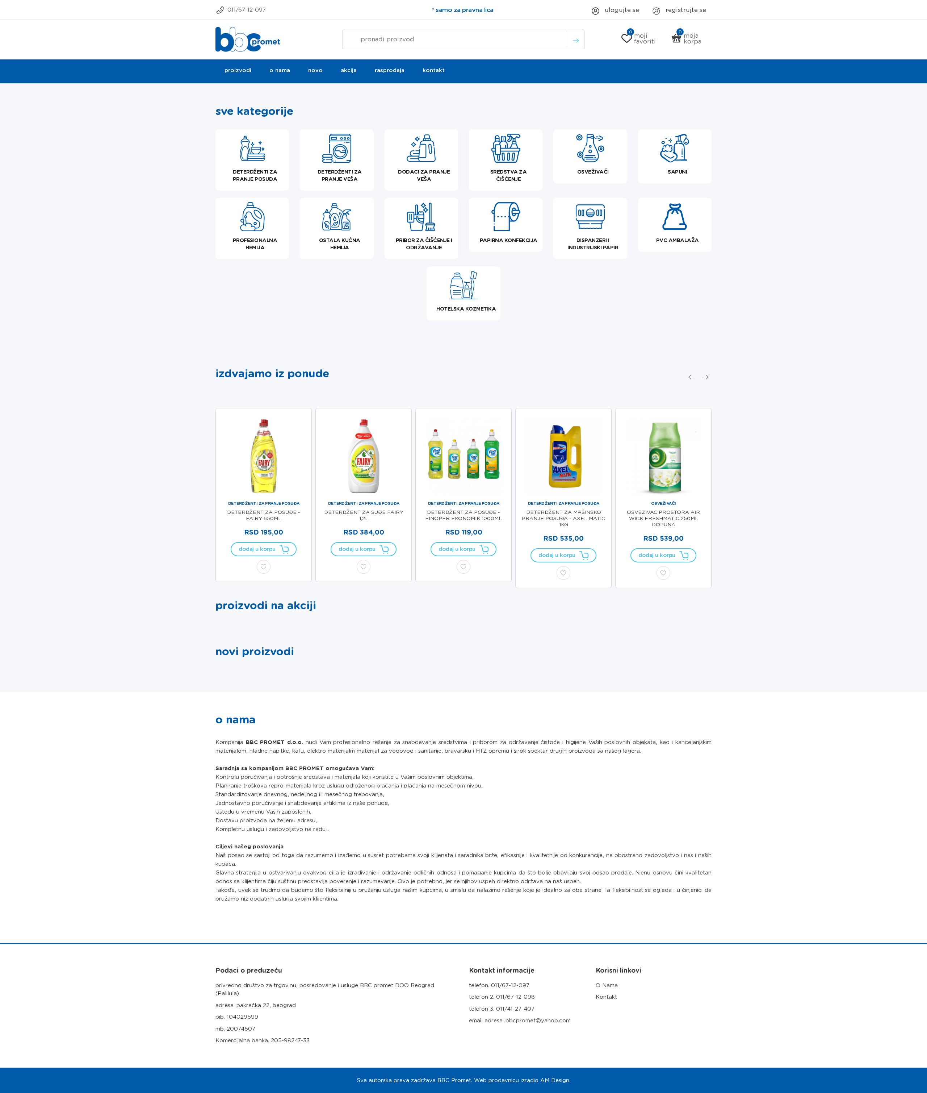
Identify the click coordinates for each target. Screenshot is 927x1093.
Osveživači (663, 503)
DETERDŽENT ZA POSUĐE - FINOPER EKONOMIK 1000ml (463, 515)
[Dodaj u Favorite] (263, 567)
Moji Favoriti (642, 38)
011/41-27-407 (515, 1009)
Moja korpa (690, 38)
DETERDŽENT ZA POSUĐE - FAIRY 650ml (263, 515)
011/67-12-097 (246, 10)
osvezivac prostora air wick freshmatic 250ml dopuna (663, 518)
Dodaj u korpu (257, 549)
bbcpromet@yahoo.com (538, 1020)
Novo (315, 70)
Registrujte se (685, 9)
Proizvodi (238, 70)
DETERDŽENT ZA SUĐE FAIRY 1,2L (363, 515)
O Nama (607, 985)
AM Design (554, 1080)
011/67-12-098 (515, 997)
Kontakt (434, 70)
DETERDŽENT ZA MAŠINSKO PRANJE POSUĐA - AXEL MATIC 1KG (563, 518)
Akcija (349, 70)
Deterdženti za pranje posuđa (263, 503)
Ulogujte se (621, 9)
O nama (279, 70)
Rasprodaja (389, 70)
